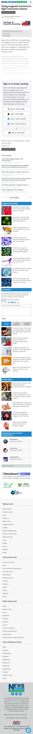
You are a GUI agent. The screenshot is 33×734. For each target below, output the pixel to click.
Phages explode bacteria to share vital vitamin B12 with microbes (21, 229)
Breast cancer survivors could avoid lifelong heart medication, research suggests (22, 385)
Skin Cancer (13, 448)
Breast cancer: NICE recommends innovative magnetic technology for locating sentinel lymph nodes (16, 179)
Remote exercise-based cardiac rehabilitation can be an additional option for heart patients (22, 395)
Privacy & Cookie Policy (9, 631)
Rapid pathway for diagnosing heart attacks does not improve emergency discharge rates (22, 404)
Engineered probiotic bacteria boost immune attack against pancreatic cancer (22, 260)
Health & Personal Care (10, 534)
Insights (5, 527)
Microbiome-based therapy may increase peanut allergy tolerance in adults (21, 208)
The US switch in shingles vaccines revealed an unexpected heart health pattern (20, 340)
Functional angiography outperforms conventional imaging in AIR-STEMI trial (21, 414)
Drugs (4, 540)
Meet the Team (7, 609)
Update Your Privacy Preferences (16, 714)
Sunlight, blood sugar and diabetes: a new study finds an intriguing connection (22, 349)
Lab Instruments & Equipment (12, 568)
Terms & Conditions (9, 628)
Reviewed (7, 35)
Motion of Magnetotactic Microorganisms (12, 190)
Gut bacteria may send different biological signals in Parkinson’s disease (21, 239)
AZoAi (4, 678)
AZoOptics (6, 656)
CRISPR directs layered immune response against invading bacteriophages (21, 249)
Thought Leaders (8, 524)
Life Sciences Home (8, 562)
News (4, 515)
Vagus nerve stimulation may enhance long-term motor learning (21, 369)
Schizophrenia (14, 457)
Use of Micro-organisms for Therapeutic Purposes (15, 185)
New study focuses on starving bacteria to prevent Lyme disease (22, 270)
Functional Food (7, 512)
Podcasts (5, 549)
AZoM (4, 647)
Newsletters (6, 615)
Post (3, 318)
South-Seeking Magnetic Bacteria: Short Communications (12, 159)
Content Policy (7, 634)
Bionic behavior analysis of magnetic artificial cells (15, 172)
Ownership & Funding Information (13, 637)
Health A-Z (6, 518)
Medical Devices (7, 537)
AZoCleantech (7, 653)
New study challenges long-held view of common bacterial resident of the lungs (22, 280)
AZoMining (6, 666)
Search (5, 612)
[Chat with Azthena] (28, 730)
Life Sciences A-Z (8, 571)
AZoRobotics (6, 659)
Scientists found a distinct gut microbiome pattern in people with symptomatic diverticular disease (22, 330)
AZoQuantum (7, 669)
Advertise (5, 622)
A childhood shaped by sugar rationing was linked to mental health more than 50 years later (22, 360)
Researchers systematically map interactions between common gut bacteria (21, 219)
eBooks (5, 543)
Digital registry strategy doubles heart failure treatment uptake (20, 424)
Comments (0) (5, 146)
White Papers (7, 521)
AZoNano (5, 650)
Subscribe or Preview (16, 441)
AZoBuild (5, 672)
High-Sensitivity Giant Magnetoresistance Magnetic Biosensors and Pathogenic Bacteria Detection (15, 166)
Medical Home (7, 509)
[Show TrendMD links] (30, 197)
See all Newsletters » (8, 466)
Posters (5, 546)
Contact (5, 625)
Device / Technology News (16, 140)
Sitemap (5, 619)
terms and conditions (14, 702)
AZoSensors (6, 663)
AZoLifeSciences (7, 675)
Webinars (5, 584)
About (4, 606)
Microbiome (13, 439)
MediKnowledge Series (10, 531)
